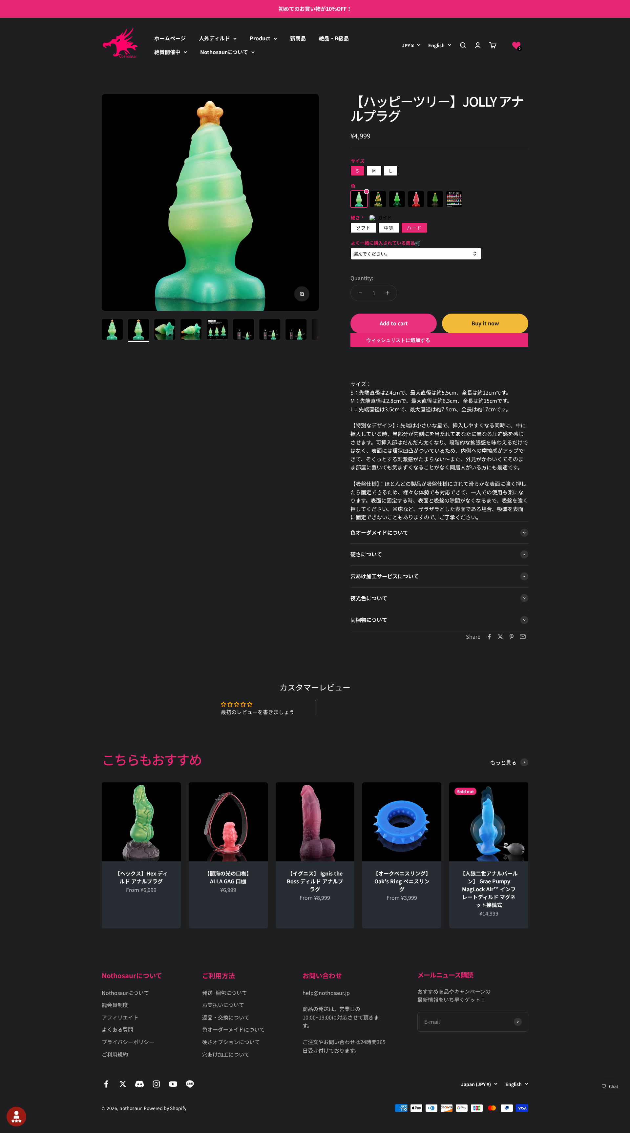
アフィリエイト (120, 1017)
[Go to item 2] (138, 330)
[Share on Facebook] (489, 636)
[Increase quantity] (387, 293)
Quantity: (361, 278)
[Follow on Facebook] (106, 1084)
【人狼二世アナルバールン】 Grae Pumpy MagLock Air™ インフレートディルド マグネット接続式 (489, 889)
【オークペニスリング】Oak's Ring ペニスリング (402, 881)
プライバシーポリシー (128, 1042)
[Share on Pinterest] (511, 636)
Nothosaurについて (224, 52)
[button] (516, 45)
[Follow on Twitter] (122, 1084)
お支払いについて (223, 1005)
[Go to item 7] (269, 330)
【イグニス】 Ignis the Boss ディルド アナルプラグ (315, 881)
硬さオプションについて (231, 1042)
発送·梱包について (224, 993)
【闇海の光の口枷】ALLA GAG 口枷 (228, 877)
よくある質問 (117, 1029)
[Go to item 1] (112, 330)
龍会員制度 (115, 1005)
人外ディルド (214, 38)
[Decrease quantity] (360, 293)
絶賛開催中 (167, 52)
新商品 (298, 38)
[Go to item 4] (190, 330)
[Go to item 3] (164, 330)
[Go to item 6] (243, 330)
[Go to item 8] (295, 330)
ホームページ (170, 38)
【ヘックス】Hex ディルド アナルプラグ (141, 877)
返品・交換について (225, 1017)
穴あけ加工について (225, 1054)
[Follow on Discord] (139, 1084)
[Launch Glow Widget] (16, 1116)
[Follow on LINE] (189, 1084)
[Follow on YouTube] (173, 1084)
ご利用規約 (115, 1054)
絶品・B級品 (334, 38)
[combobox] (416, 253)
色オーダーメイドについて (233, 1029)
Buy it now (485, 323)
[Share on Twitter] (500, 636)
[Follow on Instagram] (156, 1084)
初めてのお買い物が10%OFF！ (315, 8)
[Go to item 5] (217, 330)
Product (260, 38)
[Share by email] (522, 636)
